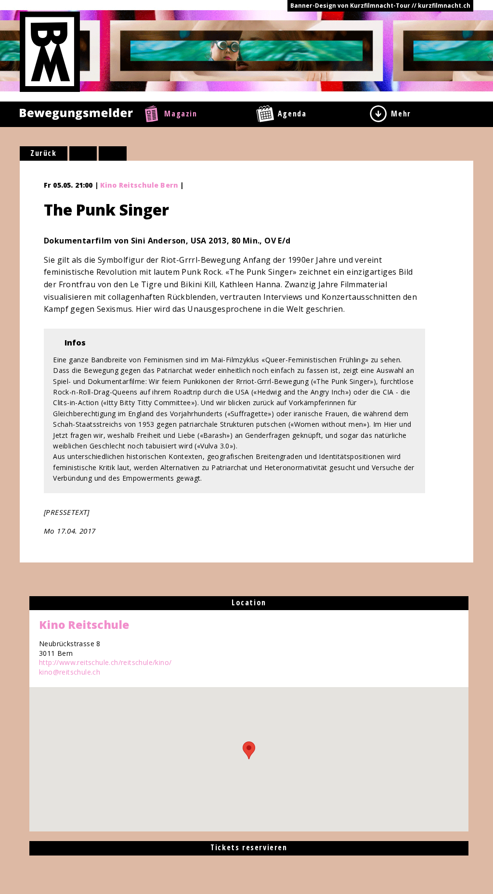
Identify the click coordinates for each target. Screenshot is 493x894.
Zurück (43, 153)
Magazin (180, 113)
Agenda (292, 113)
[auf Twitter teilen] (113, 153)
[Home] (50, 51)
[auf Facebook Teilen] (83, 153)
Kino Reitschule (84, 624)
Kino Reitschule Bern (139, 185)
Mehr (401, 113)
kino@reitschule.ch (69, 672)
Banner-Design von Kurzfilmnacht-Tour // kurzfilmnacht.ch (380, 5)
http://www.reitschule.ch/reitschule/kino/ (105, 662)
